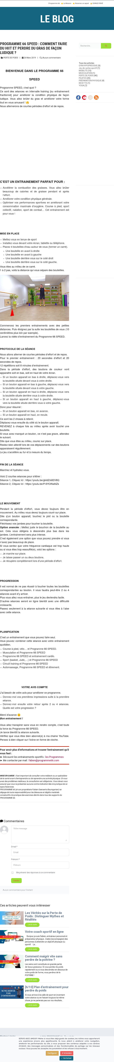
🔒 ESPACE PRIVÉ (96, 3)
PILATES (82, 78)
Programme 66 (54, 3)
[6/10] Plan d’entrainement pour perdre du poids (47, 988)
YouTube (63, 736)
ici (22, 480)
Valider (16, 880)
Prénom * (15, 859)
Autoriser (67, 1058)
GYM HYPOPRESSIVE (88, 65)
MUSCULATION (85, 73)
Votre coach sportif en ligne (44, 931)
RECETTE (83, 83)
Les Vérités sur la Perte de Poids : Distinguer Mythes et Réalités (44, 916)
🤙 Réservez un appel (81, 3)
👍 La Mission (66, 3)
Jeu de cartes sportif (88, 68)
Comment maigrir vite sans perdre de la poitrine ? (43, 958)
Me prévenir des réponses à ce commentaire (35, 872)
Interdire (68, 1053)
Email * (14, 847)
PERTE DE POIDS (86, 75)
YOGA (81, 85)
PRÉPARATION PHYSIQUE (90, 80)
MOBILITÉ (83, 70)
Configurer (52, 1053)
